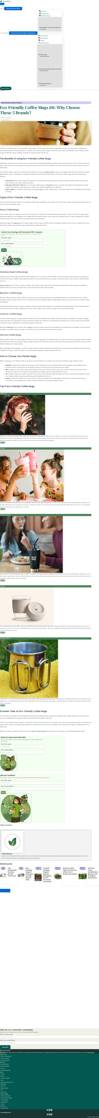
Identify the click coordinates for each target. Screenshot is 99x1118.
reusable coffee (48, 172)
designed (50, 185)
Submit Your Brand (44, 56)
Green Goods (5, 103)
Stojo (8, 348)
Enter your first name (6, 1034)
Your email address (7, 243)
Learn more (42, 85)
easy (41, 189)
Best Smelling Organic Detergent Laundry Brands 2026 (29, 874)
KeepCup (16, 223)
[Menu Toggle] (2, 4)
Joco (8, 223)
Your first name (6, 238)
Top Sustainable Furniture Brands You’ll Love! (12, 872)
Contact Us (43, 29)
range (29, 327)
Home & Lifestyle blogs (39, 731)
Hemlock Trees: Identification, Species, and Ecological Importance (93, 873)
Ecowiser (2, 90)
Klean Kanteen (4, 285)
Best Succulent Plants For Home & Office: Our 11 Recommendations (70, 871)
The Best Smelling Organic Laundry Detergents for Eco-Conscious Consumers (47, 875)
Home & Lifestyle (16, 103)
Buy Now (2, 443)
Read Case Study (44, 70)
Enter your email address (7, 1040)
